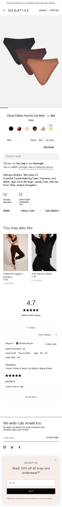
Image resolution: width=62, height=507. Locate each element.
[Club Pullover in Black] (44, 252)
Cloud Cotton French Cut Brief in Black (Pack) (29, 368)
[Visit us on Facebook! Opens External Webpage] (19, 447)
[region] (31, 3)
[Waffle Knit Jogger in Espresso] (15, 252)
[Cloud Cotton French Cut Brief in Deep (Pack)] (34, 128)
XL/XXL (50, 140)
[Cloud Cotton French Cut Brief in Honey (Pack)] (42, 128)
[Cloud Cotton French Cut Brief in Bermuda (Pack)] (26, 128)
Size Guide (48, 147)
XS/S (33, 140)
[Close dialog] (55, 460)
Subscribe (52, 437)
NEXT (31, 491)
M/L (41, 140)
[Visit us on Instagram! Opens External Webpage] (5, 447)
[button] (5, 10)
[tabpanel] (31, 61)
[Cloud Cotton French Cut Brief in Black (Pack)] (11, 128)
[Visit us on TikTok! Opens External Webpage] (12, 447)
